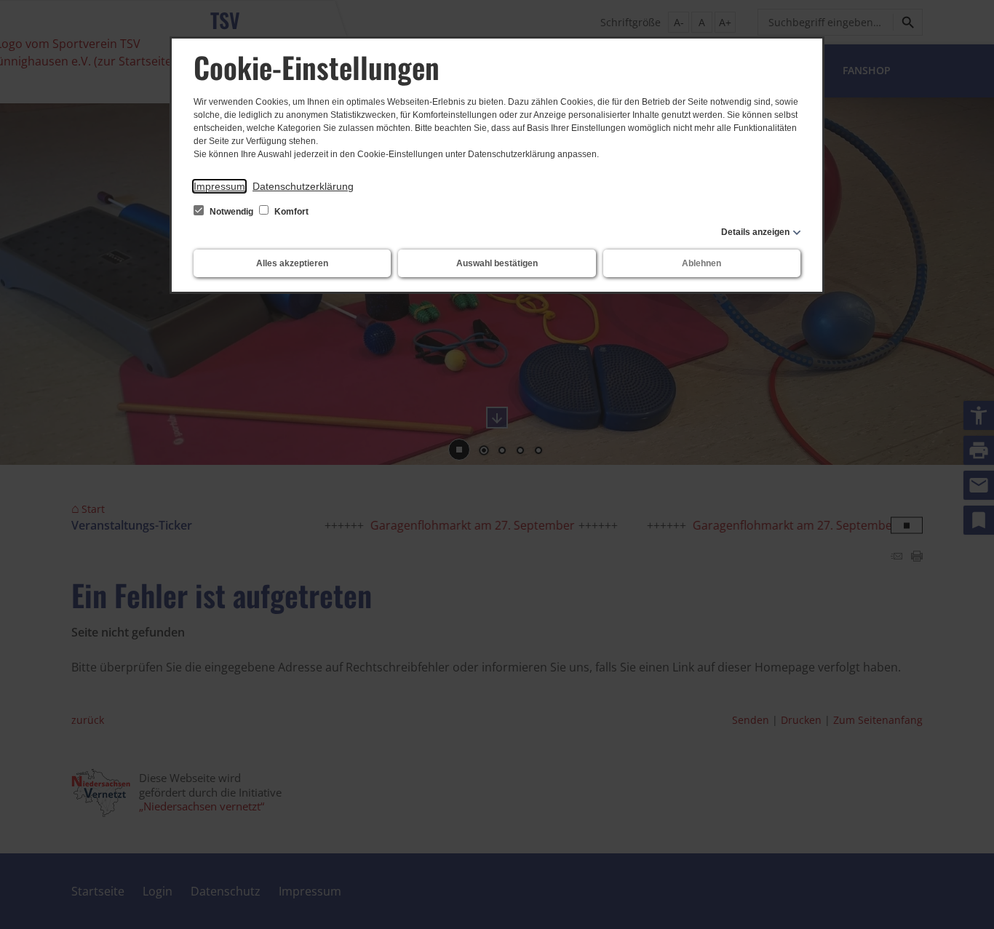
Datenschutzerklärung (303, 186)
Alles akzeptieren (292, 263)
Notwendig (231, 212)
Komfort (290, 212)
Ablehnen (701, 263)
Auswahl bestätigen (497, 263)
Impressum (219, 186)
